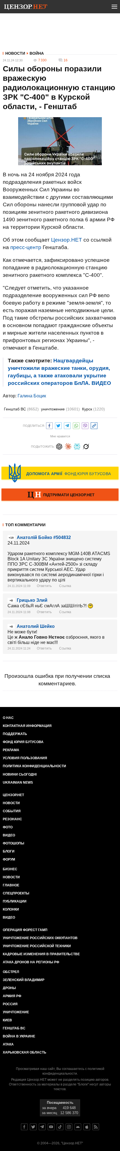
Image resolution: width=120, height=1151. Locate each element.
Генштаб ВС (21, 409)
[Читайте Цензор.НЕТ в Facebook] (24, 1127)
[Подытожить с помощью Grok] (86, 445)
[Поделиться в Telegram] (67, 425)
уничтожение (60, 409)
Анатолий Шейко (36, 626)
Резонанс (12, 819)
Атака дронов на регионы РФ (31, 962)
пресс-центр (25, 247)
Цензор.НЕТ (66, 240)
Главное (11, 885)
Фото (8, 827)
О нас (8, 718)
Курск (93, 409)
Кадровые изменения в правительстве (41, 954)
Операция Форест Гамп (25, 930)
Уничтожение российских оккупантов (40, 938)
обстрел (11, 972)
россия (10, 1004)
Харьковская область (24, 1052)
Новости (15, 53)
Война (37, 53)
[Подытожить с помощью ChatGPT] (59, 445)
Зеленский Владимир (23, 980)
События (12, 811)
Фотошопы (13, 843)
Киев (7, 1020)
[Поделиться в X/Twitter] (58, 425)
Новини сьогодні (20, 774)
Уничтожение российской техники (37, 946)
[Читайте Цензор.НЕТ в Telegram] (42, 1127)
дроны (9, 988)
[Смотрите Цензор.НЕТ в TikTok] (60, 1127)
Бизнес (10, 869)
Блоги (9, 851)
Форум (9, 859)
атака (8, 1044)
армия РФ (12, 996)
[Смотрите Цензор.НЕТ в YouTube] (51, 1127)
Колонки (11, 909)
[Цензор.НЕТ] (25, 7)
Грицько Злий (32, 600)
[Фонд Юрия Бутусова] (60, 473)
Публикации (15, 901)
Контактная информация (27, 726)
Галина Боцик (32, 395)
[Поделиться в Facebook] (49, 425)
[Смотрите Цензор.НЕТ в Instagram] (69, 1127)
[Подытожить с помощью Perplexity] (77, 445)
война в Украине (19, 1036)
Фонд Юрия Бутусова (23, 742)
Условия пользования (25, 758)
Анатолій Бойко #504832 (44, 537)
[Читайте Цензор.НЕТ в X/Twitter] (33, 1127)
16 (66, 60)
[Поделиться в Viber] (85, 425)
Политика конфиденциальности (34, 766)
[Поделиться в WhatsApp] (76, 425)
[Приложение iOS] (86, 1127)
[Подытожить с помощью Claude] (68, 445)
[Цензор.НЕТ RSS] (95, 1127)
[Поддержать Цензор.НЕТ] (60, 495)
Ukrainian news (18, 782)
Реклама (11, 750)
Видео (9, 835)
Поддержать (15, 734)
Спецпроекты (16, 893)
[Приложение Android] (78, 1127)
